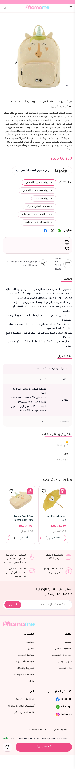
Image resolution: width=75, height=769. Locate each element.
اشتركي (13, 604)
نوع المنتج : (65, 181)
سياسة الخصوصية (39, 730)
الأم (32, 691)
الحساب (29, 634)
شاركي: (67, 230)
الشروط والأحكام (63, 730)
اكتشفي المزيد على (59, 691)
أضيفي (46, 747)
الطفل (68, 634)
